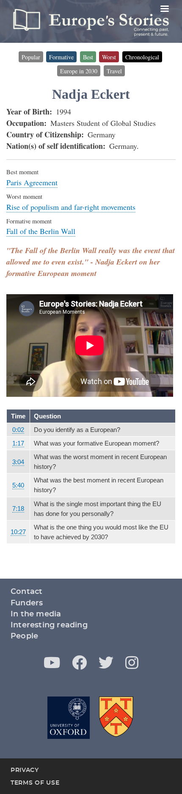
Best (88, 57)
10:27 (18, 531)
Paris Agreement (32, 182)
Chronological (142, 57)
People (24, 636)
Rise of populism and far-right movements (70, 207)
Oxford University (68, 717)
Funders (27, 603)
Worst (109, 57)
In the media (36, 614)
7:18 (18, 508)
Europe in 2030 (78, 71)
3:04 (18, 461)
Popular (31, 57)
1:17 (18, 443)
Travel (114, 71)
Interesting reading (49, 625)
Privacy (25, 770)
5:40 (18, 485)
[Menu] (164, 9)
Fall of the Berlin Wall (40, 231)
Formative (61, 57)
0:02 (18, 429)
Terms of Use (35, 783)
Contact (26, 592)
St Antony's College (117, 717)
